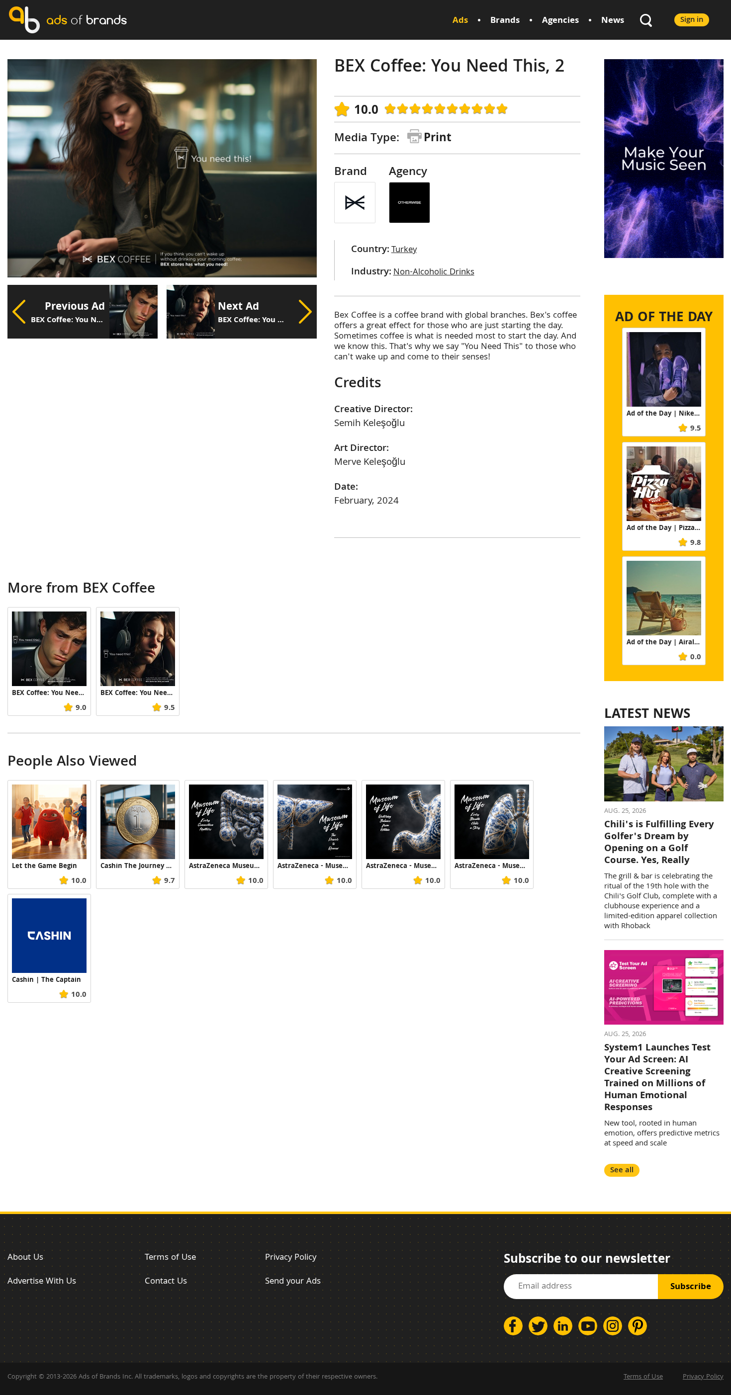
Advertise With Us (41, 1282)
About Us (25, 1258)
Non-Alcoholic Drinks (433, 272)
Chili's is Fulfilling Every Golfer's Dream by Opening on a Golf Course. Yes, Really (659, 843)
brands (86, 19)
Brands (505, 21)
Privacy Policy (290, 1258)
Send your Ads (293, 1282)
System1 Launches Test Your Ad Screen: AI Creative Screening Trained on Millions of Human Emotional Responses (657, 1078)
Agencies (560, 21)
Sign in (691, 20)
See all (622, 1170)
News (612, 21)
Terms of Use (170, 1258)
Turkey (404, 250)
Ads (460, 21)
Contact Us (166, 1282)
